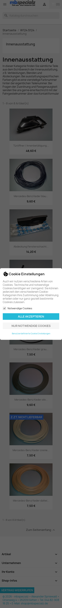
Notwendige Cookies (20, 308)
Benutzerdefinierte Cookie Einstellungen (31, 333)
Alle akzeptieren (31, 316)
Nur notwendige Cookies (31, 326)
